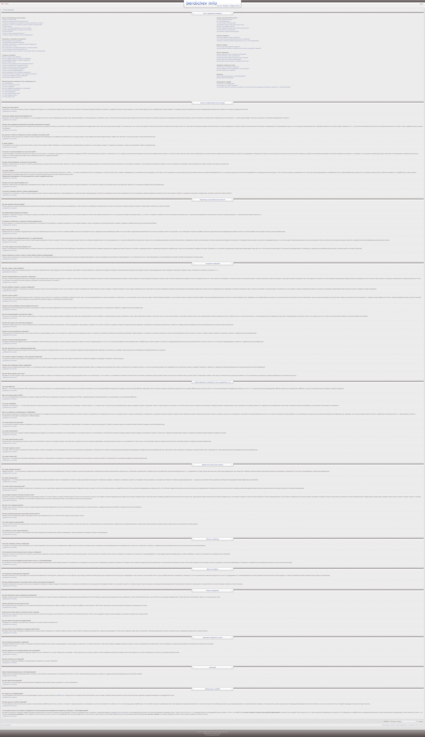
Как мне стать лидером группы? (226, 26)
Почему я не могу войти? (9, 19)
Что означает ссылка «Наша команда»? (228, 31)
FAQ (2, 3)
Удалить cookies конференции (399, 725)
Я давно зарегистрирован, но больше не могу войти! (17, 29)
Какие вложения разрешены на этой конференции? (231, 76)
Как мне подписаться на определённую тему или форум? (233, 68)
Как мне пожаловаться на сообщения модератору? (16, 72)
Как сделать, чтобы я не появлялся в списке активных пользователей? (22, 24)
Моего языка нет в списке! (9, 45)
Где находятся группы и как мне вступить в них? (230, 24)
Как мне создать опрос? (9, 62)
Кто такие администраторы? (225, 19)
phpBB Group (60, 695)
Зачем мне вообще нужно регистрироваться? (15, 21)
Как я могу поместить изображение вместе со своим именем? (19, 47)
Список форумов (8, 10)
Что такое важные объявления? (11, 90)
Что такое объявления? (8, 91)
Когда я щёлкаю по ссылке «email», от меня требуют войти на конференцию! (23, 51)
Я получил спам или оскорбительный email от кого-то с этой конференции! (238, 40)
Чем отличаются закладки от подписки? (228, 66)
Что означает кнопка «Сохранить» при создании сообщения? (19, 74)
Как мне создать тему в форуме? (11, 56)
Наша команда (386, 725)
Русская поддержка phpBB (213, 735)
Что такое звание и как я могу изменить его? (14, 49)
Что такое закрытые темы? (9, 95)
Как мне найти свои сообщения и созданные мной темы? (233, 61)
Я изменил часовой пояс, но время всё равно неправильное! (19, 44)
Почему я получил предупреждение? (12, 70)
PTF (220, 733)
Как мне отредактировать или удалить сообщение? (16, 58)
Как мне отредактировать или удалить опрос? (15, 65)
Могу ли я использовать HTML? (11, 84)
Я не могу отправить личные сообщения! (228, 37)
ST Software (214, 733)
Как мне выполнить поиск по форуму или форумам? (231, 54)
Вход (421, 3)
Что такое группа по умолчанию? (226, 29)
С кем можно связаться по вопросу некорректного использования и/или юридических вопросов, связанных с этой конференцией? (254, 87)
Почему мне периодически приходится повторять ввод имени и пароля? (22, 23)
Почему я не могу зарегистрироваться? (13, 33)
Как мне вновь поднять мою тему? (12, 77)
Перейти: (386, 721)
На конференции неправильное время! (13, 42)
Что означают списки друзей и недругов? (228, 46)
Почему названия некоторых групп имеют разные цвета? (233, 28)
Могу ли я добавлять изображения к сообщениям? (16, 88)
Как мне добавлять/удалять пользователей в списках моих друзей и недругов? (239, 48)
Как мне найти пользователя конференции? (229, 59)
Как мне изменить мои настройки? (12, 40)
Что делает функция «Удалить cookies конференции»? (17, 35)
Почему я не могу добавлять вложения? (13, 68)
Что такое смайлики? (8, 86)
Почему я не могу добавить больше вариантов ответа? (17, 63)
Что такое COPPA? (7, 31)
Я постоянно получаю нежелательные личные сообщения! (233, 39)
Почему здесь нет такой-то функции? (227, 85)
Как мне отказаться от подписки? (226, 70)
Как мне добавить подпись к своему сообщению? (16, 60)
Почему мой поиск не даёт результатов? (228, 55)
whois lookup (121, 712)
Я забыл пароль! (7, 26)
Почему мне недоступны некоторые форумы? (15, 67)
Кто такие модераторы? (223, 21)
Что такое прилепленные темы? (11, 93)
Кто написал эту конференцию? (226, 83)
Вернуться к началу (10, 111)
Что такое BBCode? (7, 83)
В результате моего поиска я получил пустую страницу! (232, 57)
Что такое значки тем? (8, 96)
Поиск (6, 3)
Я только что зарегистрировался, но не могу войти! (16, 28)
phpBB (205, 731)
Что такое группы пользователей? (226, 23)
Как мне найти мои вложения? (225, 77)
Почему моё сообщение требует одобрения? (15, 75)
